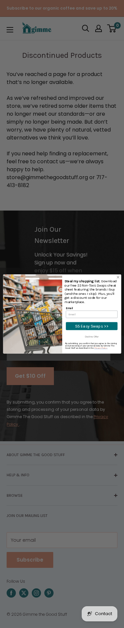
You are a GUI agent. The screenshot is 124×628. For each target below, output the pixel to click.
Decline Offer (92, 336)
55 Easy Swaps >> (91, 326)
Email (69, 308)
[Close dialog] (118, 277)
